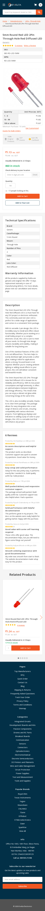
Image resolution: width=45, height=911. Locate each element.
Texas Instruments (22, 797)
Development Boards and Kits (23, 725)
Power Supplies (22, 773)
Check (35, 175)
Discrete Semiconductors (22, 758)
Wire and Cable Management (22, 766)
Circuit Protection (22, 769)
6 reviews (18, 45)
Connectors (23, 747)
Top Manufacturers (22, 671)
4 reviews (21, 625)
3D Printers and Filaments (22, 762)
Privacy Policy (22, 701)
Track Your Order (22, 697)
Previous (3, 617)
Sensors (22, 743)
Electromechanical (22, 755)
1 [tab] (18, 658)
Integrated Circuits (22, 721)
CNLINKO (22, 808)
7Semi (22, 812)
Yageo (22, 801)
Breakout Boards (22, 736)
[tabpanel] (22, 617)
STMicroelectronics (22, 820)
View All (22, 831)
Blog (22, 686)
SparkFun (22, 827)
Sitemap (22, 708)
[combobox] (22, 12)
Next (41, 617)
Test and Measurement (22, 777)
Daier (22, 823)
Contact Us (22, 682)
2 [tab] (20, 658)
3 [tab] (22, 658)
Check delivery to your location (17, 170)
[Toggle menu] (3, 4)
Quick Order (22, 678)
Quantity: (9, 181)
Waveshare (22, 805)
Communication (22, 740)
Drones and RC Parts (23, 732)
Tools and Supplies (22, 780)
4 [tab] (24, 658)
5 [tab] (27, 658)
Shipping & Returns (22, 690)
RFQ (22, 675)
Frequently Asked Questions (22, 693)
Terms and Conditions (22, 704)
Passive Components (22, 729)
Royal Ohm (22, 794)
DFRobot (22, 816)
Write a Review (30, 45)
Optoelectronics (23, 751)
